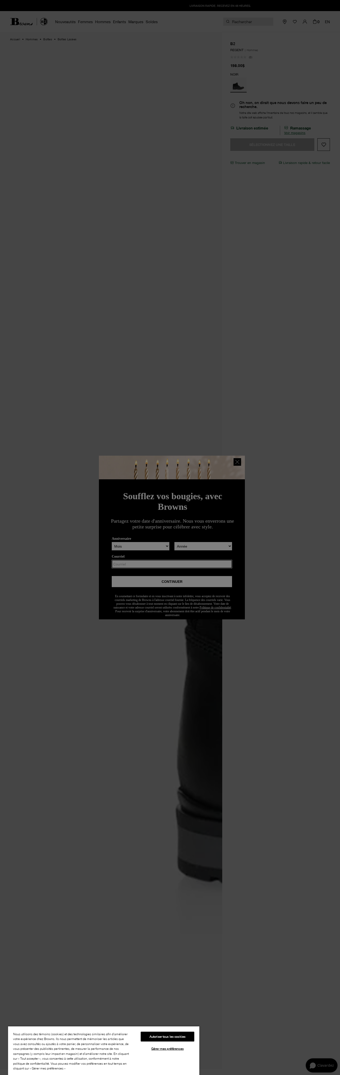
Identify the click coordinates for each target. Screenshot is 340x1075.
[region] (103, 1050)
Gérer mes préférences (167, 1049)
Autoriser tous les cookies (167, 1036)
